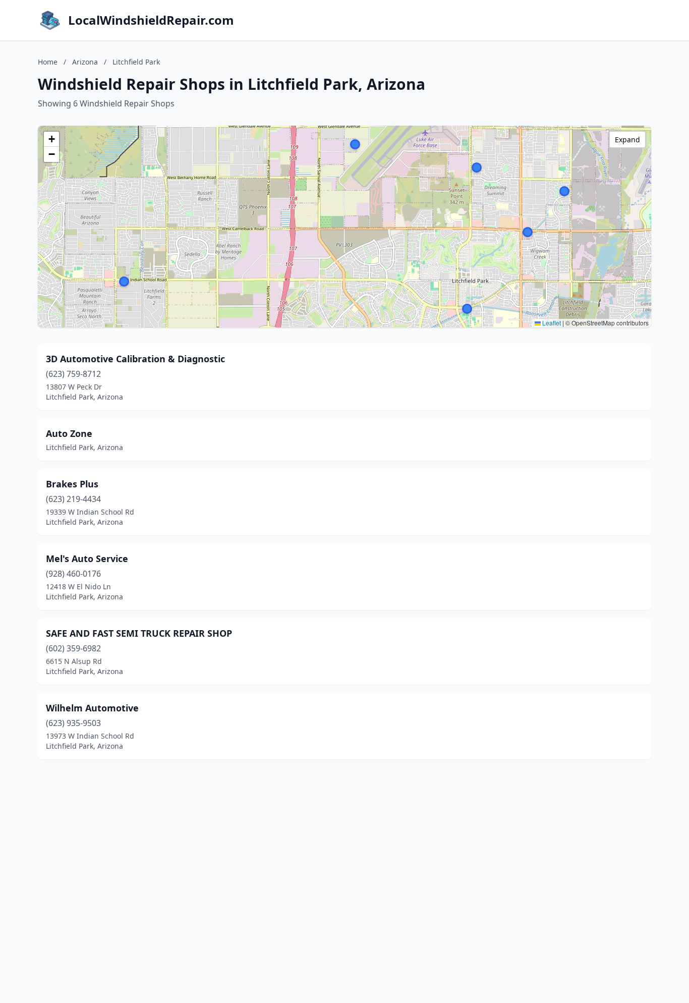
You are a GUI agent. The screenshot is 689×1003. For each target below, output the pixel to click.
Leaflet (551, 322)
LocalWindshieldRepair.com (151, 20)
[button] (477, 167)
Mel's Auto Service (87, 558)
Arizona (85, 62)
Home (48, 62)
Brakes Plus (72, 484)
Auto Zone (69, 433)
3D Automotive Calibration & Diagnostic (135, 359)
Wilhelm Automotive (92, 708)
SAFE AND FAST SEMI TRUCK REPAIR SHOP (139, 633)
